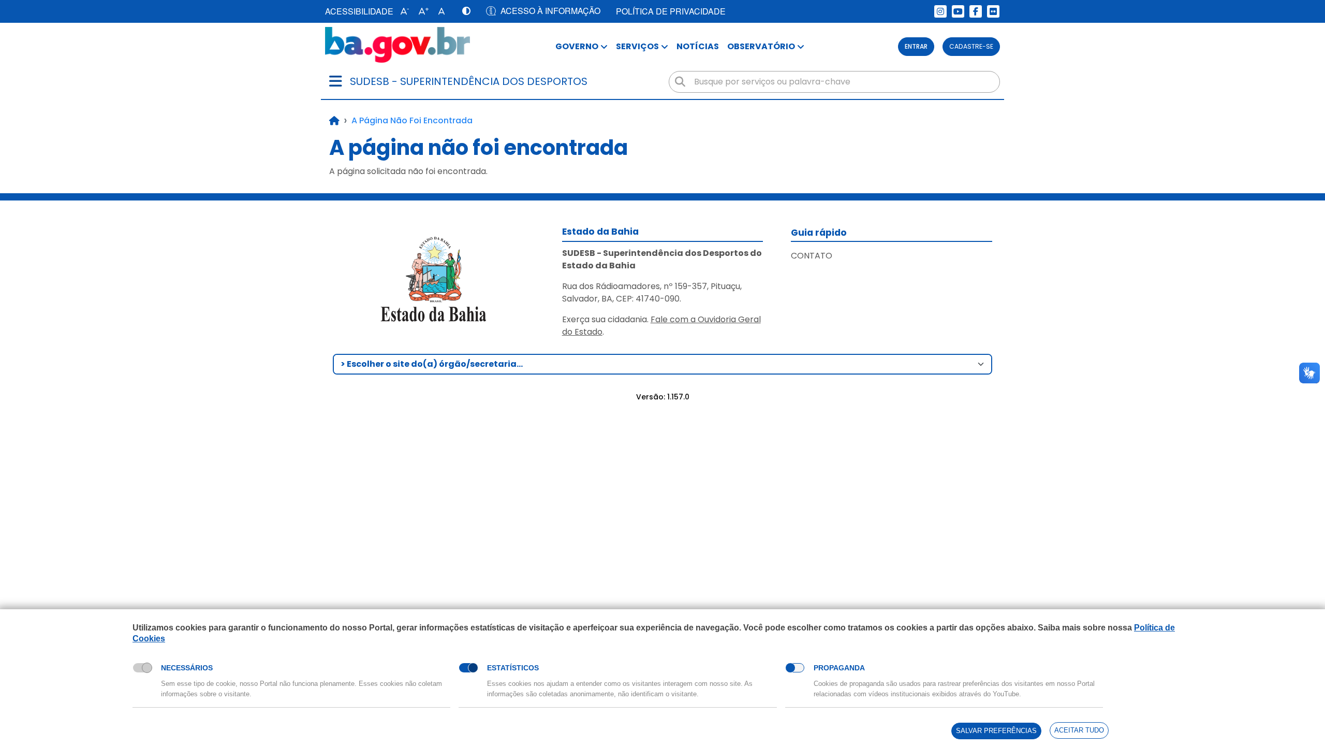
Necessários (187, 668)
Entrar (916, 46)
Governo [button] (576, 46)
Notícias (697, 46)
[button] (402, 11)
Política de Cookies (166, 650)
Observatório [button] (761, 46)
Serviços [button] (637, 46)
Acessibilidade (359, 11)
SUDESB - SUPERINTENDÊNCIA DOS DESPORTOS (468, 81)
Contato (811, 256)
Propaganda (839, 668)
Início (334, 120)
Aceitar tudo (1079, 730)
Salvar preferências (996, 731)
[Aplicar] (680, 82)
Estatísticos (513, 668)
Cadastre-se (971, 46)
